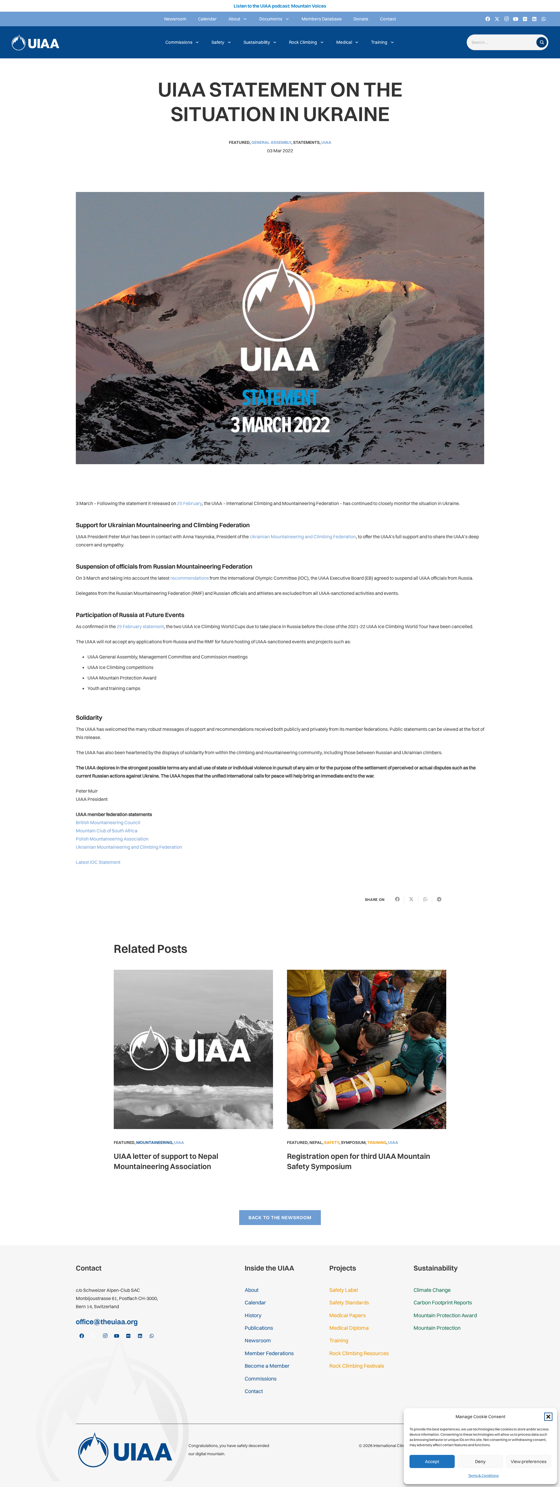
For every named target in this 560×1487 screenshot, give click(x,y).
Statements (306, 142)
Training (376, 1142)
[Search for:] (503, 42)
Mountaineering (154, 1142)
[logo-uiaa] (35, 42)
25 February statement (140, 626)
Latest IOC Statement (98, 862)
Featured (239, 142)
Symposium (353, 1142)
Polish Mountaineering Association (112, 839)
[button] (548, 1417)
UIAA (326, 142)
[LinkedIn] (534, 19)
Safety (331, 1142)
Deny (480, 1461)
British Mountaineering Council (108, 822)
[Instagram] (506, 19)
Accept (432, 1461)
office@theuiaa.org (107, 1321)
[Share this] (397, 899)
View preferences (529, 1461)
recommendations (189, 578)
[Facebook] (487, 19)
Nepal (315, 1142)
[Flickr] (525, 19)
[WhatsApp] (543, 19)
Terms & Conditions (483, 1475)
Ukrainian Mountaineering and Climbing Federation (303, 536)
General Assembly (271, 142)
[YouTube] (515, 19)
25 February (189, 503)
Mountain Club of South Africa (106, 831)
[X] (497, 19)
